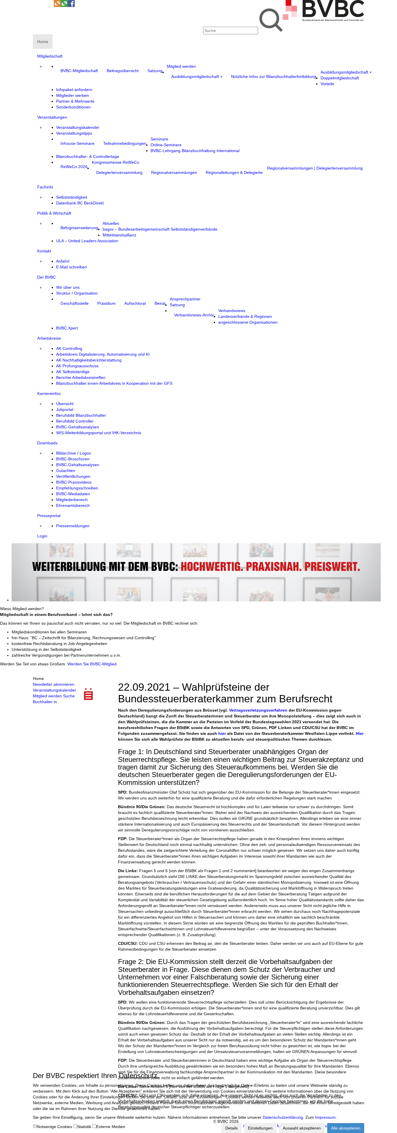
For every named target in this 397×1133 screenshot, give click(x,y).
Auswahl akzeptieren (302, 1128)
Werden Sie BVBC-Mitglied (92, 664)
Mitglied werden (47, 696)
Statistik (84, 1126)
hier (222, 733)
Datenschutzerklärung (283, 1117)
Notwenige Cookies (54, 1126)
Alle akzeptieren (345, 1128)
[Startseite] (323, 19)
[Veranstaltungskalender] (43, 5)
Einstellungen (260, 1128)
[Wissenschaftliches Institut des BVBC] (57, 5)
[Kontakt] (36, 5)
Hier (360, 733)
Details (231, 1128)
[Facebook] (71, 5)
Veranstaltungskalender (54, 690)
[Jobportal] (50, 5)
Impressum (325, 1117)
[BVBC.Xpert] (64, 5)
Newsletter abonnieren (53, 684)
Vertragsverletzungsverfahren (258, 710)
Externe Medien (110, 1126)
